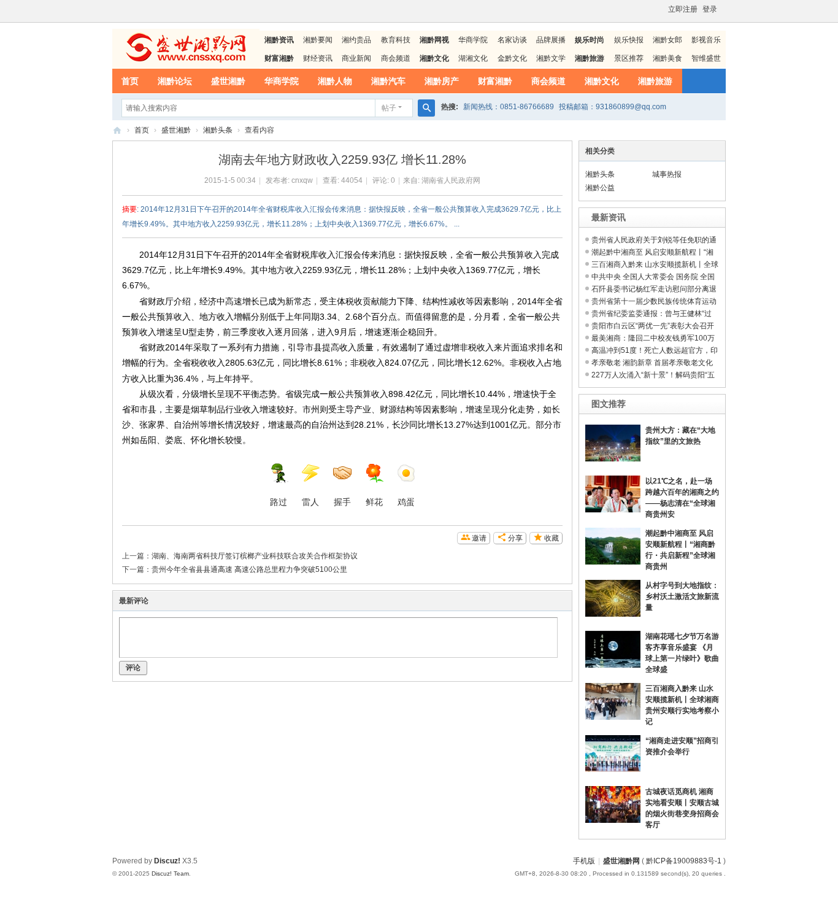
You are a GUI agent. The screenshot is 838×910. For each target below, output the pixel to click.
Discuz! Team (170, 873)
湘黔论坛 (175, 81)
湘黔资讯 (279, 40)
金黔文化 (512, 58)
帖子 (389, 108)
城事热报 (667, 174)
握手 (342, 502)
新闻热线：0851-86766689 (508, 106)
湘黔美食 (667, 58)
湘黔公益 (600, 187)
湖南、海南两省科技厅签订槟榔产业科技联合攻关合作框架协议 (255, 556)
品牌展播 (551, 40)
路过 (278, 502)
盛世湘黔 (228, 81)
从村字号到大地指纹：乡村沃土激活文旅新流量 (682, 596)
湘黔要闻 (318, 40)
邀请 (479, 538)
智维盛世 (706, 58)
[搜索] (426, 108)
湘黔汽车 (388, 81)
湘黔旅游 (655, 81)
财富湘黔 (495, 81)
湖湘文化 (473, 58)
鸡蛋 (406, 502)
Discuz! (167, 861)
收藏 (551, 538)
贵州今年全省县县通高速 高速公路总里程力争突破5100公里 (249, 569)
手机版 (584, 861)
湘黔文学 (551, 58)
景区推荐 (629, 58)
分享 (515, 538)
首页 (130, 81)
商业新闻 (356, 58)
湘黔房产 (442, 81)
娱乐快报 (629, 40)
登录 (709, 9)
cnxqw (302, 180)
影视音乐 (706, 40)
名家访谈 (512, 40)
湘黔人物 (335, 81)
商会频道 (395, 58)
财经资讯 (318, 58)
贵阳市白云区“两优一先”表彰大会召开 (652, 326)
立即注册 (683, 9)
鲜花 (374, 502)
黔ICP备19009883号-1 (683, 861)
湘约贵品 (356, 40)
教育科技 (395, 40)
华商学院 (473, 40)
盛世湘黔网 (117, 130)
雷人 (310, 502)
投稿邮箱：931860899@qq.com (612, 106)
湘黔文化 (602, 81)
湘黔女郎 (667, 40)
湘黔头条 (218, 130)
